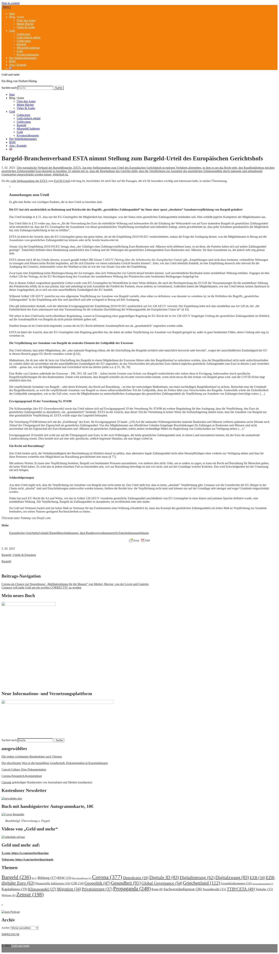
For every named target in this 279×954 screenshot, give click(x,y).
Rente (157, 889)
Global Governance (161, 883)
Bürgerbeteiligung (81, 878)
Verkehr (264, 889)
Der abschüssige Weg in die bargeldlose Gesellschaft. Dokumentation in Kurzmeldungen (55, 763)
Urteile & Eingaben (24, 555)
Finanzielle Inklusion (52, 883)
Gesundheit (126, 882)
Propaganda (132, 888)
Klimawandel (42, 889)
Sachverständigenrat (182, 889)
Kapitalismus (14, 889)
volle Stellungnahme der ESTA (28, 181)
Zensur (30, 894)
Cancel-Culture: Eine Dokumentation (24, 769)
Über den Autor (26, 20)
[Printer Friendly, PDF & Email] (139, 541)
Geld (12, 30)
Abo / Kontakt (17, 64)
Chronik (6, 782)
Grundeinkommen (236, 883)
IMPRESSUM (10, 934)
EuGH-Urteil (62, 181)
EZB (257, 877)
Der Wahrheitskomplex (23, 58)
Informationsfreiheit (262, 884)
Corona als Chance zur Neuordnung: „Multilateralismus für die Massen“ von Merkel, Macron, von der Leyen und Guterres (75, 584)
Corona (107, 877)
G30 (77, 883)
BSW (12, 61)
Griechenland (201, 882)
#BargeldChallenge (28, 47)
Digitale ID (164, 877)
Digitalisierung (197, 877)
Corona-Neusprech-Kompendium (22, 776)
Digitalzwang (232, 877)
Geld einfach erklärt (28, 37)
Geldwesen (23, 34)
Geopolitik (97, 883)
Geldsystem (24, 40)
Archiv (6, 927)
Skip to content (11, 3)
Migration (69, 889)
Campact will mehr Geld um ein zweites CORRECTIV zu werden (41, 587)
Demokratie (136, 878)
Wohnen (9, 895)
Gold (20, 51)
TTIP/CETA (241, 889)
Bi (34, 878)
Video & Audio (26, 27)
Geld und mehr (20, 945)
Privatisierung (97, 889)
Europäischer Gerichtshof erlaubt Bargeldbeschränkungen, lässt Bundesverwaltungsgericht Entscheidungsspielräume (79, 533)
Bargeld (21, 44)
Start (12, 13)
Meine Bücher (25, 23)
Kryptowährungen (28, 54)
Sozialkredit (214, 889)
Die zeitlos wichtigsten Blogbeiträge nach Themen (32, 756)
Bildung (47, 878)
